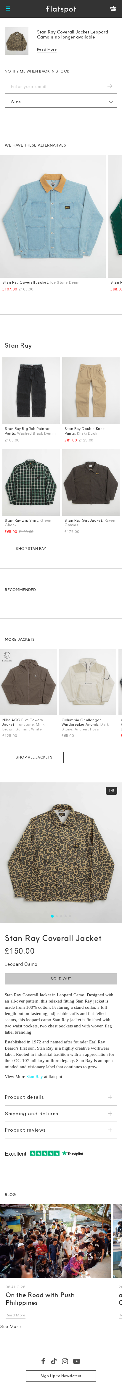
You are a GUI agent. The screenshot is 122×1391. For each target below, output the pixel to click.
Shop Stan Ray (31, 548)
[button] (52, 916)
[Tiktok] (54, 1361)
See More (10, 1326)
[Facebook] (43, 1361)
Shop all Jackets (34, 757)
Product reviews (25, 1130)
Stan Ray (34, 1076)
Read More (47, 49)
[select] (61, 102)
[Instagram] (65, 1361)
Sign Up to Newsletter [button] (61, 1376)
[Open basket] (113, 9)
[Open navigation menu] (8, 9)
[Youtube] (77, 1361)
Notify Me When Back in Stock (37, 71)
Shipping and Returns (32, 1114)
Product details (24, 1097)
